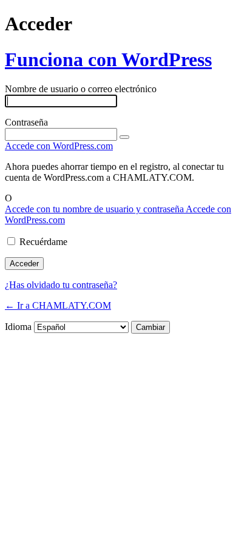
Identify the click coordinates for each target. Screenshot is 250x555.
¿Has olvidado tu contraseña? (61, 285)
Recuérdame (43, 242)
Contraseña (26, 122)
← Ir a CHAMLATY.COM (58, 305)
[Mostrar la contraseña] (124, 137)
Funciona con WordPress (108, 59)
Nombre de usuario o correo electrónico (81, 89)
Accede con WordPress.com (59, 146)
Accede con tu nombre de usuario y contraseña (95, 209)
